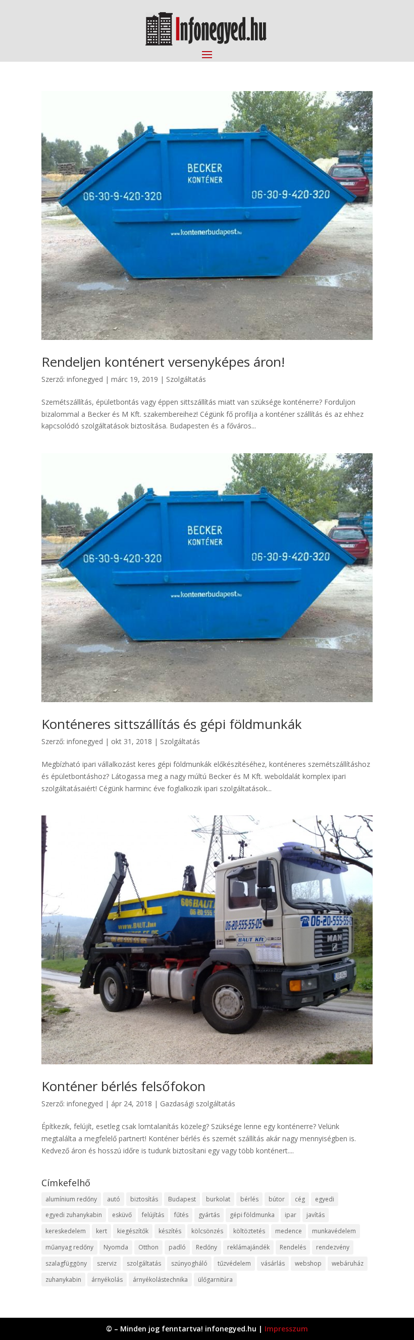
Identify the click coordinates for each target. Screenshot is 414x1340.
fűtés (181, 1215)
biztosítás (144, 1199)
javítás (315, 1215)
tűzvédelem (234, 1263)
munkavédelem (334, 1231)
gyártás (209, 1215)
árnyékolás (107, 1279)
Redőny (206, 1247)
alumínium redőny (71, 1199)
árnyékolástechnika (160, 1279)
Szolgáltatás (186, 379)
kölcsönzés (207, 1231)
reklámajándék (248, 1247)
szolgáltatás (144, 1263)
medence (288, 1231)
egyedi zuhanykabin (73, 1215)
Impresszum (286, 1328)
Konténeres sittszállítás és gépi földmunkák (171, 724)
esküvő (122, 1215)
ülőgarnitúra (215, 1279)
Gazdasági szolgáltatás (197, 1103)
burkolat (218, 1199)
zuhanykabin (63, 1279)
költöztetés (249, 1231)
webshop (308, 1263)
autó (113, 1199)
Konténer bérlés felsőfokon (123, 1086)
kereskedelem (65, 1231)
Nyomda (116, 1247)
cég (300, 1199)
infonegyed (85, 379)
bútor (277, 1199)
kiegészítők (132, 1231)
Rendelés (293, 1247)
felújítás (153, 1215)
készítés (170, 1231)
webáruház (348, 1263)
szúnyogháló (189, 1263)
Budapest (182, 1199)
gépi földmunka (252, 1215)
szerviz (107, 1263)
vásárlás (273, 1263)
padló (177, 1247)
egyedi (324, 1199)
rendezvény (332, 1247)
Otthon (148, 1247)
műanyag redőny (69, 1247)
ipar (290, 1215)
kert (101, 1231)
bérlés (249, 1199)
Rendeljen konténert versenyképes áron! (163, 362)
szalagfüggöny (66, 1263)
